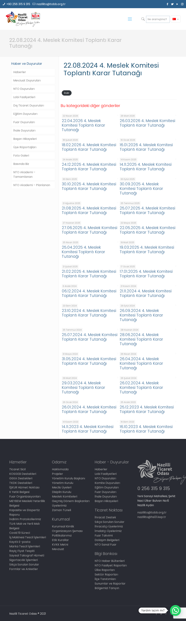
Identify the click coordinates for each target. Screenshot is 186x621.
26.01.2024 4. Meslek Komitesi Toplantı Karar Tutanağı (89, 409)
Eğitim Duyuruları (25, 114)
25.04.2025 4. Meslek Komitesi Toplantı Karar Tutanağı (83, 252)
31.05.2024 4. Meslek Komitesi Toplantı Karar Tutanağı (89, 361)
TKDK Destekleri (20, 483)
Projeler (57, 474)
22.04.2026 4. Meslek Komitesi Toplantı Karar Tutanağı (83, 125)
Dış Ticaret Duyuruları (28, 105)
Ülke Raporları (105, 570)
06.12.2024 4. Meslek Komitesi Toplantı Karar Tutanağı (89, 293)
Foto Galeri (21, 155)
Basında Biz (21, 164)
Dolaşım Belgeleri (107, 540)
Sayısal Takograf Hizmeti (26, 555)
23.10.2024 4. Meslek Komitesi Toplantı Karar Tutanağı (89, 313)
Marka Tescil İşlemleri (24, 546)
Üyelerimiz (59, 505)
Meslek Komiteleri (64, 496)
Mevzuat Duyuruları (27, 80)
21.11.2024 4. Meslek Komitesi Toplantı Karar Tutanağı (145, 293)
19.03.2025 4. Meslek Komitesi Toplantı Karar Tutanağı (147, 249)
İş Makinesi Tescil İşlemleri (27, 537)
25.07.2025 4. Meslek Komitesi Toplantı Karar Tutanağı (147, 210)
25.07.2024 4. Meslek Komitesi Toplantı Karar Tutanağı (89, 337)
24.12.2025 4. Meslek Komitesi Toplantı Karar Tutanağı (89, 167)
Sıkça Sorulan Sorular (24, 564)
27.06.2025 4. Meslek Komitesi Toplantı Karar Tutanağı (89, 230)
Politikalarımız (62, 535)
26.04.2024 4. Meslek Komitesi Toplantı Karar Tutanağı (141, 363)
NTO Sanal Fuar (105, 544)
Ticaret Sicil (17, 469)
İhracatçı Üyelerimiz (109, 526)
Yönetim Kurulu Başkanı (68, 478)
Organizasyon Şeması (67, 531)
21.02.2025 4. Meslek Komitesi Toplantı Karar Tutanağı (89, 274)
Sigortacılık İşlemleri (23, 560)
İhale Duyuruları (24, 130)
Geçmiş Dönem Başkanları (71, 501)
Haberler (19, 72)
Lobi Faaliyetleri (24, 97)
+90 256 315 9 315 (18, 4)
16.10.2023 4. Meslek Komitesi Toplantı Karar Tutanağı (146, 429)
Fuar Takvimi (104, 535)
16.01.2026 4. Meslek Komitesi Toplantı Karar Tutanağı (146, 147)
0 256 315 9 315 (153, 488)
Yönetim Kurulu (62, 483)
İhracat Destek (105, 517)
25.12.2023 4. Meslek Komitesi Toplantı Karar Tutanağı (147, 409)
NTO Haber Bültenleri (110, 561)
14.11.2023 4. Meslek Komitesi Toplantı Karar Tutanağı (87, 429)
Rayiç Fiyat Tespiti (22, 551)
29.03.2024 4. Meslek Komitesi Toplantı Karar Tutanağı (83, 387)
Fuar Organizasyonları (25, 496)
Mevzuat (58, 549)
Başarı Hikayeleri (25, 139)
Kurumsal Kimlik (63, 526)
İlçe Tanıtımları (105, 579)
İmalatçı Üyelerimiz (108, 531)
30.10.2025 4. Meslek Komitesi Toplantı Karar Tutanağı (89, 186)
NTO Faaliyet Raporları (111, 565)
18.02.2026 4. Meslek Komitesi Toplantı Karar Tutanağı (89, 147)
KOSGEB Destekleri (22, 474)
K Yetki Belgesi (19, 492)
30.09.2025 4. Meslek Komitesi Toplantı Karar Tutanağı (141, 188)
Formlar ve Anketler (23, 569)
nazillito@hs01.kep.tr (151, 517)
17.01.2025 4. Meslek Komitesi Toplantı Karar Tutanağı (146, 274)
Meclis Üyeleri (61, 487)
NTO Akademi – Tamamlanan (24, 174)
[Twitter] (172, 4)
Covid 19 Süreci (19, 533)
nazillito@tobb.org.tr (51, 4)
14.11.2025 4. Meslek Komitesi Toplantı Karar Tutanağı (145, 167)
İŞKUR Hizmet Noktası (24, 487)
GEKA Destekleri (20, 478)
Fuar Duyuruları (24, 122)
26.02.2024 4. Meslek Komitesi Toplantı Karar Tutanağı (141, 387)
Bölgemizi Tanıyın (107, 588)
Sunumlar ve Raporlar (110, 583)
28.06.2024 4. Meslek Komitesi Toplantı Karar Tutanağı (141, 339)
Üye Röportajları (24, 147)
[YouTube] (177, 4)
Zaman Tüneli (61, 510)
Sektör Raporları (106, 574)
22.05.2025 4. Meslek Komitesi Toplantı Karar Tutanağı (147, 230)
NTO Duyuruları (24, 89)
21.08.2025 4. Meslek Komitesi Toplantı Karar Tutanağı (89, 210)
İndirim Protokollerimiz (25, 519)
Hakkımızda (60, 469)
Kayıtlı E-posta (19, 542)
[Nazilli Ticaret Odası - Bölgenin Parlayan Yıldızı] (22, 19)
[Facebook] (167, 4)
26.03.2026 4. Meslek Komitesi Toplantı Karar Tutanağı (147, 123)
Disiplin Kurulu (61, 492)
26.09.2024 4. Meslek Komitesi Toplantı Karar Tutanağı (141, 315)
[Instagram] (182, 4)
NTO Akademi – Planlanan (31, 185)
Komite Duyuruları (107, 483)
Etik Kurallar (60, 540)
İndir (66, 92)
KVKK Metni (60, 544)
